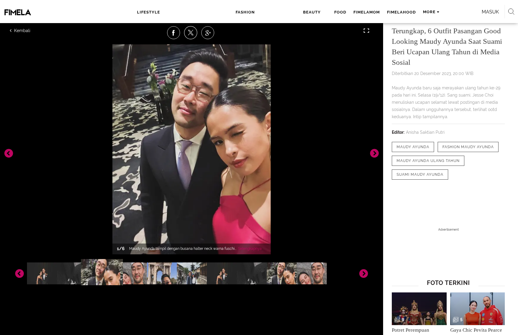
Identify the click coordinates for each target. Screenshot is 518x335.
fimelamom (366, 12)
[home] (45, 12)
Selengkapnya (250, 249)
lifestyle (148, 12)
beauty (312, 12)
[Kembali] (31, 30)
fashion (245, 12)
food (340, 12)
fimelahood (401, 12)
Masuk (490, 12)
